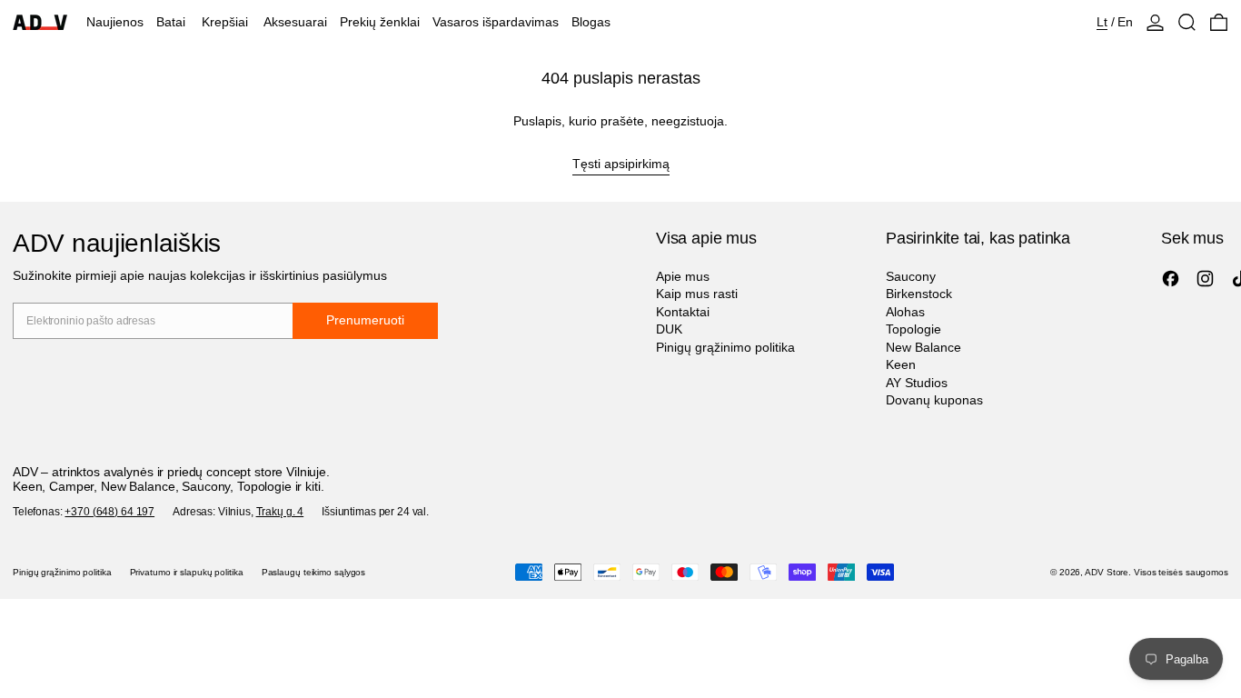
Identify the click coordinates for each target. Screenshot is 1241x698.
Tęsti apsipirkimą (621, 163)
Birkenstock (919, 293)
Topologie (913, 329)
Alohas (905, 311)
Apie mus (683, 276)
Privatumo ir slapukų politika (186, 572)
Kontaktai (683, 311)
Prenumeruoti (365, 320)
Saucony (911, 276)
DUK (669, 329)
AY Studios (917, 382)
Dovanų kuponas (934, 400)
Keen (901, 364)
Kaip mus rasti (697, 293)
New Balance (923, 347)
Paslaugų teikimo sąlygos (314, 572)
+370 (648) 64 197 (109, 511)
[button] (1186, 22)
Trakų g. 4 (280, 511)
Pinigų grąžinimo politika (725, 347)
